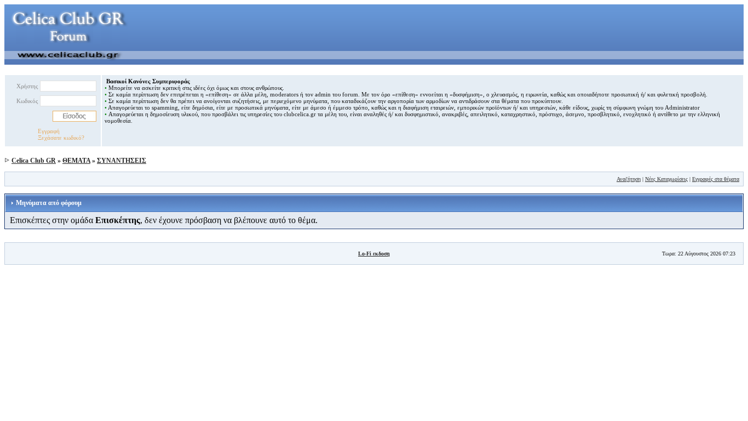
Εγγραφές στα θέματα (715, 179)
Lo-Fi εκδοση (374, 254)
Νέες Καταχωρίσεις (666, 179)
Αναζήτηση (629, 179)
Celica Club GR (33, 160)
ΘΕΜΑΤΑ (76, 160)
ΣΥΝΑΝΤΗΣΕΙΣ (121, 160)
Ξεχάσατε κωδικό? (61, 137)
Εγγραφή (49, 131)
